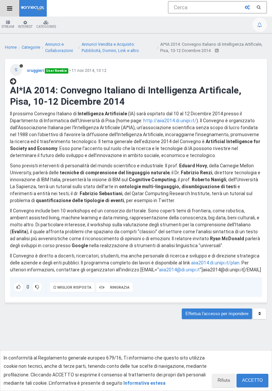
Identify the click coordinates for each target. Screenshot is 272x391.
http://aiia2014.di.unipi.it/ (169, 120)
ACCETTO (252, 380)
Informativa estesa (144, 383)
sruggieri (35, 70)
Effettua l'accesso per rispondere (216, 313)
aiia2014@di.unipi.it (179, 269)
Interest (25, 26)
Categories (46, 26)
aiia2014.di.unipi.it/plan (215, 262)
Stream (8, 26)
